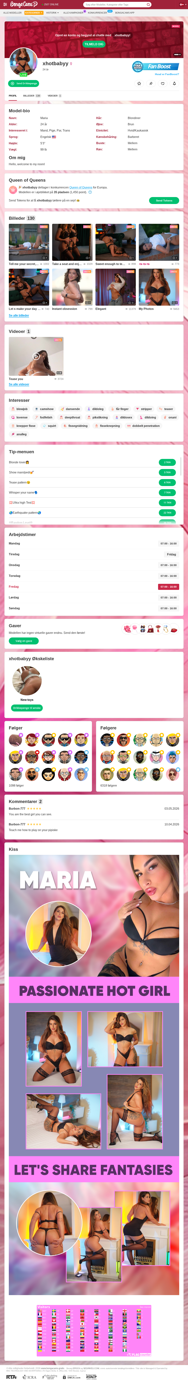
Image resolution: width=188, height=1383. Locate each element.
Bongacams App (124, 13)
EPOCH (76, 1368)
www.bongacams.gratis (52, 1368)
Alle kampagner (73, 13)
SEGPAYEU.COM (91, 1368)
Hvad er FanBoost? (167, 74)
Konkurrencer (97, 13)
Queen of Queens (80, 187)
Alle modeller (12, 13)
